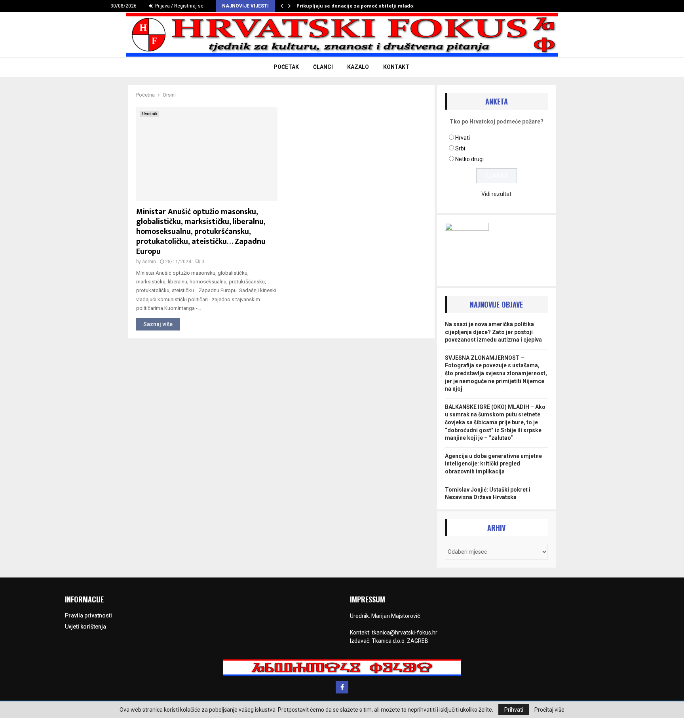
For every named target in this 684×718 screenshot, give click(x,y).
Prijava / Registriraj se (178, 6)
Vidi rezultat (496, 194)
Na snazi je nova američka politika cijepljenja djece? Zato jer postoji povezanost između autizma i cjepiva (493, 332)
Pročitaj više (549, 709)
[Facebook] (342, 687)
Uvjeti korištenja (85, 626)
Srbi (460, 148)
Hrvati (462, 138)
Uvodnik (149, 114)
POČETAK (286, 67)
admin (149, 261)
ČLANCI (323, 67)
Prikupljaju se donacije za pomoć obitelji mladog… (358, 6)
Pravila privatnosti (88, 615)
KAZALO (358, 67)
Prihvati (513, 710)
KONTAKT (396, 67)
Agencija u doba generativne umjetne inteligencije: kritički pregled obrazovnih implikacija (493, 464)
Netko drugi (469, 159)
